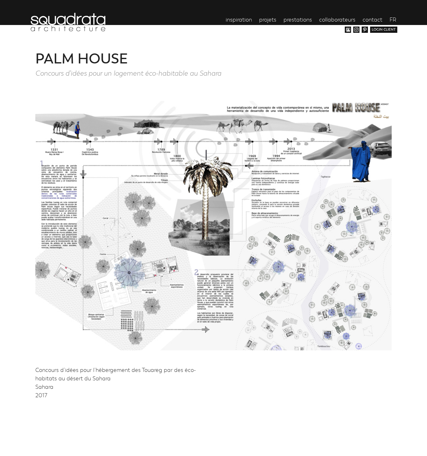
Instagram (356, 30)
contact (372, 20)
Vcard (348, 30)
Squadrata (68, 21)
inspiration (239, 20)
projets (267, 20)
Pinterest (365, 30)
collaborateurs (337, 20)
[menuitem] (392, 20)
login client (384, 30)
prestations (298, 20)
